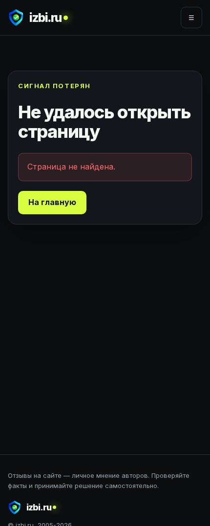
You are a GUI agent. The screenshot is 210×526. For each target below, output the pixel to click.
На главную (52, 202)
